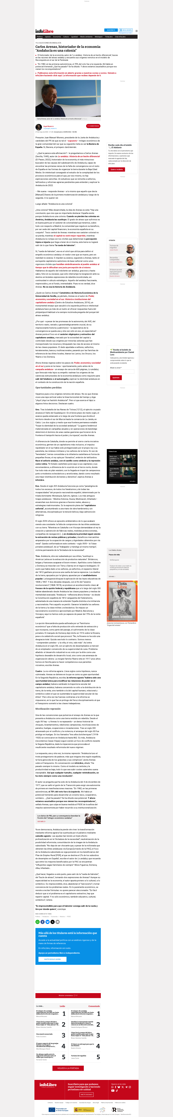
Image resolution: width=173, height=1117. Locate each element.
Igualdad (74, 37)
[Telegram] (126, 1087)
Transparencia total (125, 33)
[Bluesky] (119, 1087)
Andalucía (45, 916)
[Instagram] (130, 1087)
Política (40, 37)
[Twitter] (122, 1087)
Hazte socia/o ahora (52, 959)
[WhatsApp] (112, 1087)
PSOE (69, 916)
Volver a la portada (68, 1068)
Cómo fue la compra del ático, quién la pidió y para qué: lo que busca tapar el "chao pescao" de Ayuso (47, 1024)
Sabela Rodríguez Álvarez (79, 1027)
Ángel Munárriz (48, 126)
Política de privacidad (107, 1102)
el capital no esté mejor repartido (70, 236)
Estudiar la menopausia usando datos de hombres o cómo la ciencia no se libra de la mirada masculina (82, 1024)
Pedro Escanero (41, 1036)
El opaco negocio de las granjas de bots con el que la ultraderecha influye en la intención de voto (47, 1046)
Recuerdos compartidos (114, 259)
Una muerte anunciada (44, 1034)
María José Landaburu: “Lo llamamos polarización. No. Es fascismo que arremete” (114, 460)
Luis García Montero (116, 262)
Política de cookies (120, 1102)
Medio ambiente (86, 37)
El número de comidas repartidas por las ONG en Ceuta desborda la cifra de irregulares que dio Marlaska (47, 1013)
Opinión (48, 37)
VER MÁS (132, 481)
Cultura (66, 37)
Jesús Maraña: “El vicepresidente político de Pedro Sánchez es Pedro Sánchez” (114, 472)
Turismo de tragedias (78, 1056)
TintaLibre (109, 37)
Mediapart (99, 37)
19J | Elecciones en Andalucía (48, 43)
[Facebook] (115, 1087)
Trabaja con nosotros (71, 1102)
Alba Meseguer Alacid (43, 1049)
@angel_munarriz (51, 128)
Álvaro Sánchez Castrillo (44, 1027)
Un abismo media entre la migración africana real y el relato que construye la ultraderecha (46, 1056)
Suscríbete (111, 30)
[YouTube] (112, 1090)
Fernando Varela (41, 1060)
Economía (57, 37)
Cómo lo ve (113, 451)
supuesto (72, 141)
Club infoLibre (120, 37)
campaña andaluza (44, 369)
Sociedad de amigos (85, 1102)
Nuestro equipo (59, 1102)
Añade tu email (116, 368)
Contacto (50, 1102)
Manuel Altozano (41, 1016)
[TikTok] (117, 1090)
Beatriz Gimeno (76, 1048)
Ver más (111, 576)
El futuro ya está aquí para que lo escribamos (82, 1045)
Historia (62, 916)
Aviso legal (96, 1102)
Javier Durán (75, 1058)
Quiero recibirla (117, 169)
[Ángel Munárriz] (38, 127)
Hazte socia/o (86, 1095)
